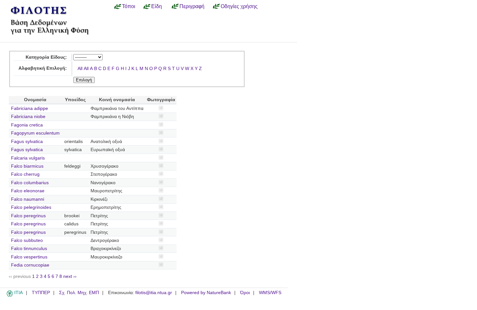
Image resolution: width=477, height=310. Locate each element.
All (80, 68)
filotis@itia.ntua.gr (153, 292)
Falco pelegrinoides (31, 207)
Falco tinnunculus (29, 248)
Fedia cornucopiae (30, 265)
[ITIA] (9, 295)
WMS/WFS (270, 292)
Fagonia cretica (27, 125)
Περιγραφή (191, 6)
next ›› (70, 276)
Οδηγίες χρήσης (239, 6)
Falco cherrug (25, 174)
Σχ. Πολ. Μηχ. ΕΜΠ (79, 292)
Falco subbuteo (27, 240)
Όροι (245, 292)
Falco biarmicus (27, 166)
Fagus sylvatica (27, 141)
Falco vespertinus (29, 257)
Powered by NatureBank (206, 292)
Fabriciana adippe (29, 108)
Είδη (156, 6)
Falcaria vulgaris (28, 158)
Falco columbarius (30, 182)
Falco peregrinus (28, 215)
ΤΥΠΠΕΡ (41, 292)
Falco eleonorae (27, 190)
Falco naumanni (27, 199)
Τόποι (128, 6)
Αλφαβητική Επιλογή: (42, 68)
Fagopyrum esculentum (35, 133)
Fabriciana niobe (28, 116)
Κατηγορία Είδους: (46, 57)
